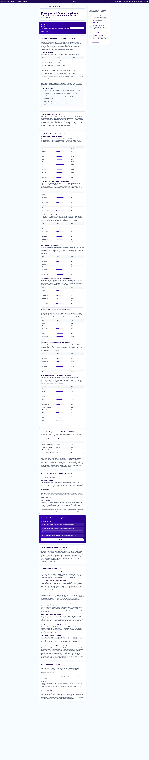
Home (42, 6)
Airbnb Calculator (22, 1)
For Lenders (139, 1)
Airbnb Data (48, 6)
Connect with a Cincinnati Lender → (62, 539)
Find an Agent (95, 32)
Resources (125, 1)
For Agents (132, 1)
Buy (2, 1)
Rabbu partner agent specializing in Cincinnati (52, 511)
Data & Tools (117, 1)
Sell (5, 1)
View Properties (96, 22)
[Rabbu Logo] (74, 1)
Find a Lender (10, 1)
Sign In (145, 1)
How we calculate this (77, 28)
